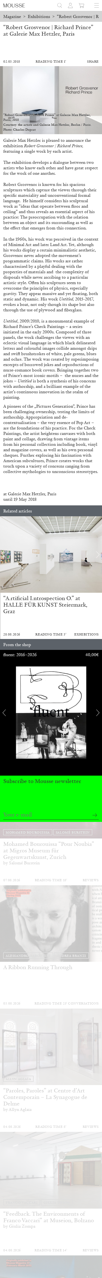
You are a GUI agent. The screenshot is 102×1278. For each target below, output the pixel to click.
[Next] (98, 555)
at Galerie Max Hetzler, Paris (29, 493)
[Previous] (4, 555)
